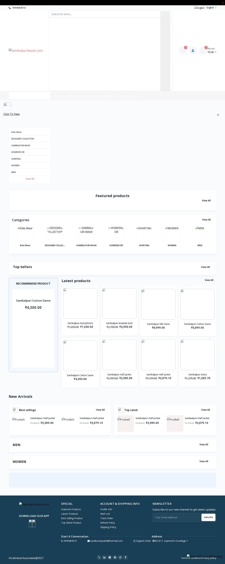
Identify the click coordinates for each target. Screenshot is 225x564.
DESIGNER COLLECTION (22, 138)
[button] (30, 523)
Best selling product (72, 518)
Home (58, 96)
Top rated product (71, 522)
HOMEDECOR (17, 152)
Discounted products (81, 96)
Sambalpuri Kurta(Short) (80, 323)
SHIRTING (16, 158)
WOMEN (15, 165)
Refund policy (107, 522)
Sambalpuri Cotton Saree (197, 323)
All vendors (107, 96)
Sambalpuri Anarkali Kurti (119, 323)
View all (30, 178)
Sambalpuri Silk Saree (158, 323)
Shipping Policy (108, 527)
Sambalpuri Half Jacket (119, 374)
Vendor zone (128, 96)
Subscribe (208, 517)
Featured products (71, 509)
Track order (106, 518)
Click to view (11, 114)
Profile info (106, 509)
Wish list (105, 513)
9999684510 (19, 7)
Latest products (69, 513)
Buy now (33, 318)
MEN (13, 172)
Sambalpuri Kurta (197, 374)
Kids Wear (16, 132)
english (210, 7)
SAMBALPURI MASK (20, 145)
